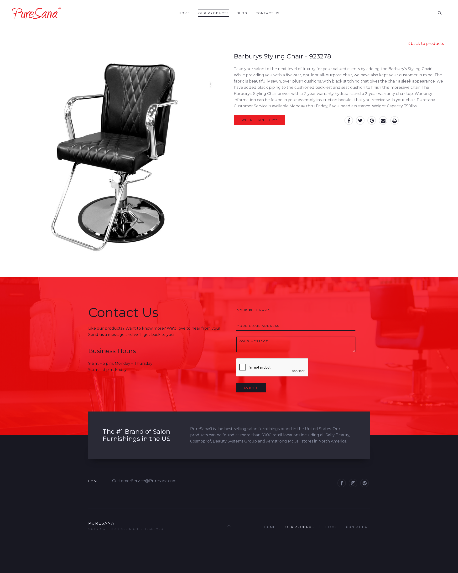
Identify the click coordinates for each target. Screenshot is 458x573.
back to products (427, 43)
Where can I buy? (259, 120)
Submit (251, 387)
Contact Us (267, 13)
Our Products (213, 13)
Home (184, 13)
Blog (242, 13)
